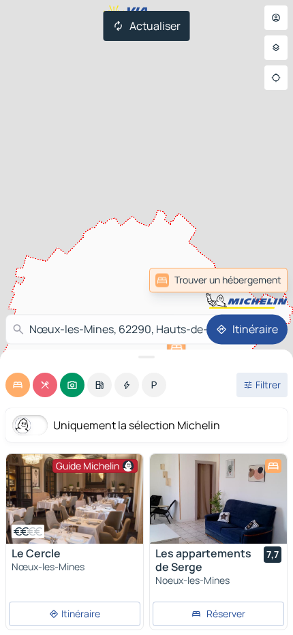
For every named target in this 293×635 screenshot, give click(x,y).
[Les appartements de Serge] (218, 499)
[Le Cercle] (74, 499)
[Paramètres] (276, 47)
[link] (258, 280)
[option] (17, 385)
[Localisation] (276, 77)
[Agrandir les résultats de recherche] (146, 357)
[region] (74, 499)
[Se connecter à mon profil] (276, 17)
